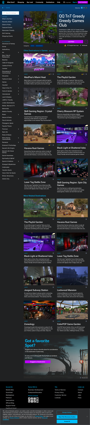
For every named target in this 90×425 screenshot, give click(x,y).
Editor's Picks (6, 24)
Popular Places (7, 126)
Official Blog (10, 403)
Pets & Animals (7, 120)
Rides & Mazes (6, 135)
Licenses (58, 398)
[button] (11, 2)
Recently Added (7, 22)
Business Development (35, 390)
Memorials (5, 108)
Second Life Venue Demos (8, 151)
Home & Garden (7, 91)
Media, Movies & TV (8, 105)
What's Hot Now (7, 19)
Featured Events (7, 27)
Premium (5, 129)
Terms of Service (60, 390)
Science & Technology (9, 145)
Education (5, 76)
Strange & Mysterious (8, 164)
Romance (5, 142)
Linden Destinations (8, 103)
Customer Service (60, 395)
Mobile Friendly (7, 111)
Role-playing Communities (6, 138)
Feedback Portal (11, 408)
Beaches (4, 60)
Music (4, 114)
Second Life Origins (8, 148)
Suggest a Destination (37, 362)
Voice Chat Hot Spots (9, 173)
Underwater (5, 167)
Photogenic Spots (7, 123)
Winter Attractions (7, 176)
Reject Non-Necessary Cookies (67, 417)
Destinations (10, 400)
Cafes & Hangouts (7, 63)
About (80, 392)
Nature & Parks (7, 117)
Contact (80, 390)
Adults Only (5, 179)
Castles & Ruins (7, 65)
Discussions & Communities (6, 72)
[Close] (87, 416)
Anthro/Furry (6, 49)
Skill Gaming (6, 33)
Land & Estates (6, 97)
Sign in (75, 2)
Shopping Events (7, 36)
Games (8, 7)
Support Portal (10, 405)
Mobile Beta (10, 390)
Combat (4, 68)
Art (3, 52)
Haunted (5, 85)
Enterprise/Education (35, 392)
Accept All (67, 421)
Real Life (5, 132)
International (6, 94)
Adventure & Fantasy (8, 43)
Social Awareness (7, 155)
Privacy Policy (59, 392)
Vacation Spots (7, 170)
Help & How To (7, 88)
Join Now (71, 42)
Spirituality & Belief (8, 158)
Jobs (79, 395)
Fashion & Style (7, 79)
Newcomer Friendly (8, 30)
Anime (4, 46)
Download (9, 392)
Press (79, 398)
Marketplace (10, 395)
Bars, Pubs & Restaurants (6, 56)
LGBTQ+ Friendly (7, 100)
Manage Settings (67, 412)
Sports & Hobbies (7, 161)
